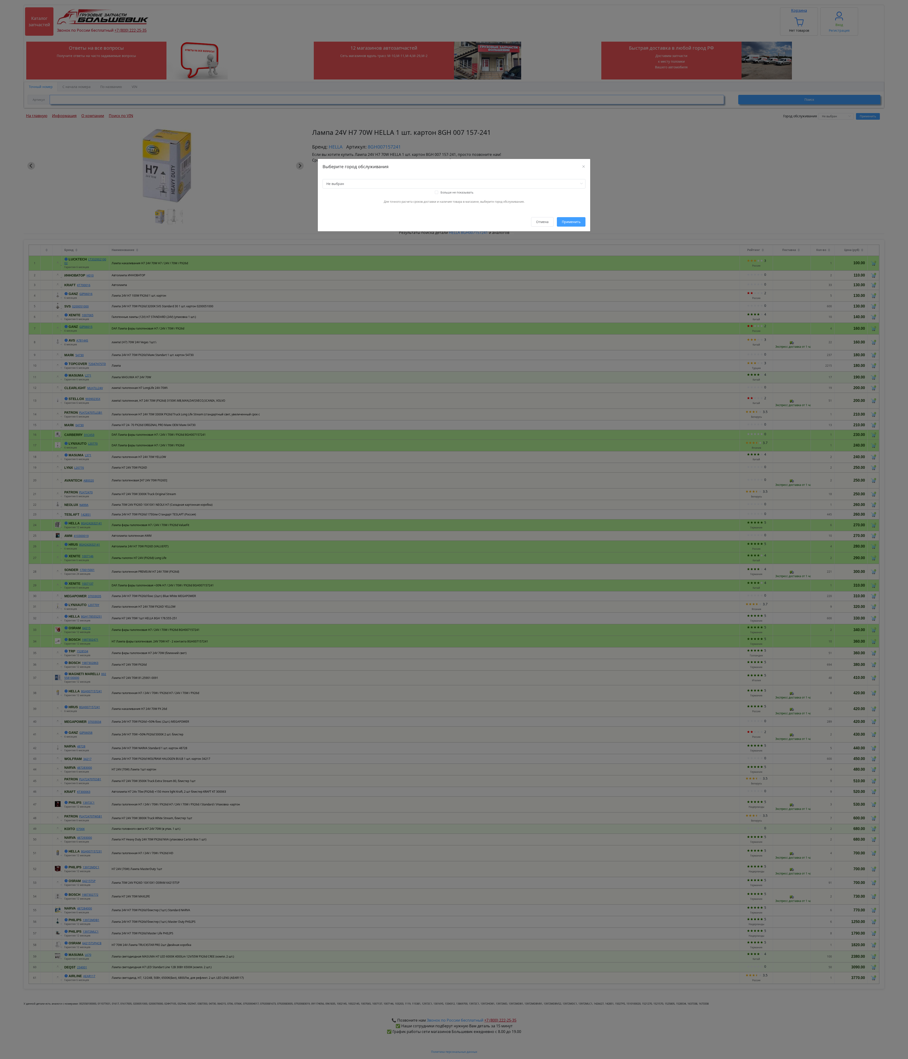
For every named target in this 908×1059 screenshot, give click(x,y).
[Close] (583, 166)
